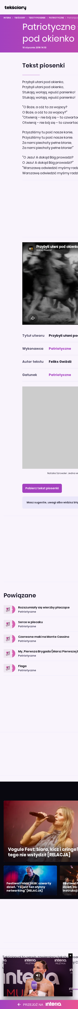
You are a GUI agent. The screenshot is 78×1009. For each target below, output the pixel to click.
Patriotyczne (56, 17)
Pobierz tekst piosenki (42, 488)
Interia (7, 17)
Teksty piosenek (37, 17)
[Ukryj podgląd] (70, 955)
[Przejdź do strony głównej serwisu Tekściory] (15, 7)
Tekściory (19, 17)
